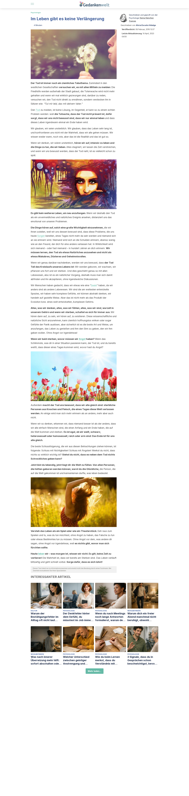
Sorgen (41, 235)
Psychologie (36, 13)
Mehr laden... (94, 671)
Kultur (34, 611)
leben (41, 553)
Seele (94, 285)
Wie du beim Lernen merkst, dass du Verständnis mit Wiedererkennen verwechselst (107, 660)
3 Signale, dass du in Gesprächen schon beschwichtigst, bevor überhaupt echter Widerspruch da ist (141, 660)
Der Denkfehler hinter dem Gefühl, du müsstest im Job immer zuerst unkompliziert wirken (77, 617)
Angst (82, 339)
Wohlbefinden (134, 611)
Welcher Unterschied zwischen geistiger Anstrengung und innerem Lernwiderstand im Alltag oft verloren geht (78, 660)
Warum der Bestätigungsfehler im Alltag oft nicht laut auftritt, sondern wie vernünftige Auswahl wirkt (44, 617)
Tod (38, 110)
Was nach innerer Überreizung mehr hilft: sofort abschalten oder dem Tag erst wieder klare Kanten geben (45, 660)
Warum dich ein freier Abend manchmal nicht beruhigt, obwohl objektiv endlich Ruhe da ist (142, 617)
